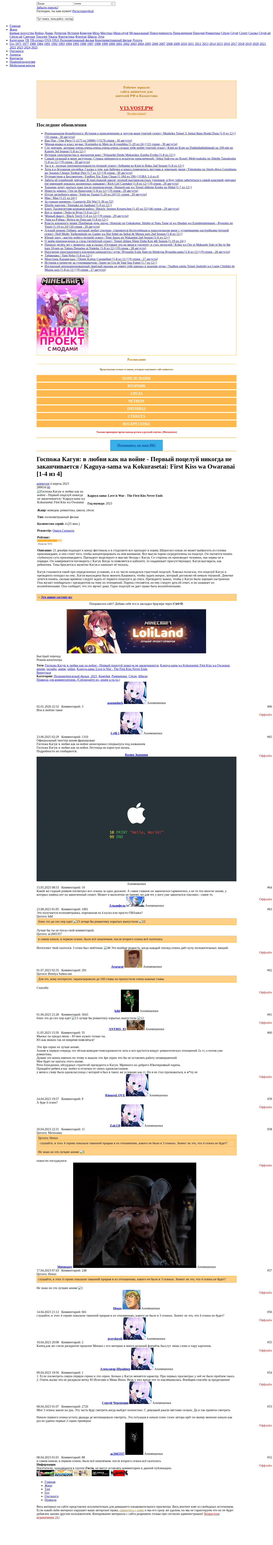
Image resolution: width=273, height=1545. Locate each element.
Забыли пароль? (47, 7)
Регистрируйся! (83, 11)
